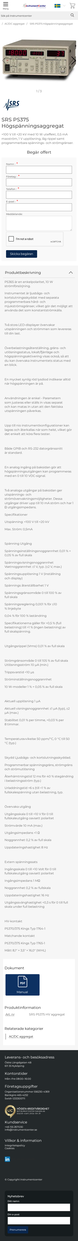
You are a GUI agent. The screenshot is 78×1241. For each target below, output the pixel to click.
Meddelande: (14, 214)
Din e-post (14, 1214)
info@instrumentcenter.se (21, 1130)
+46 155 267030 (14, 1126)
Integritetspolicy (15, 1145)
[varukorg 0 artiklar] (72, 5)
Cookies (9, 1148)
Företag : (13, 176)
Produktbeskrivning (23, 272)
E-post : (12, 201)
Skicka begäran (21, 254)
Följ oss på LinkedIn (23, 1159)
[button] (73, 60)
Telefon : (12, 189)
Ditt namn (13, 1201)
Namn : (12, 164)
